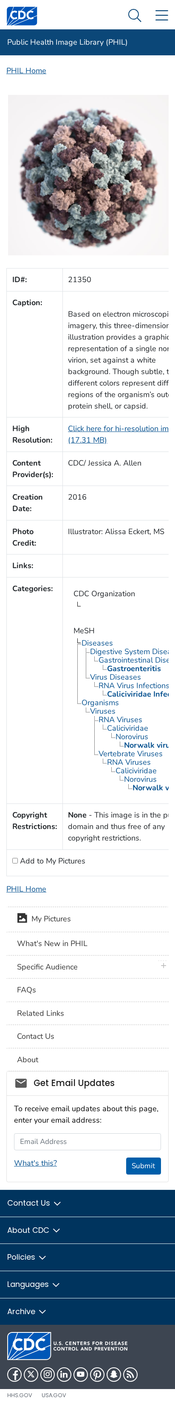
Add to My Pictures (51, 861)
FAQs (26, 990)
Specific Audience (47, 967)
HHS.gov (19, 1395)
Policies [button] (22, 1257)
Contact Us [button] (29, 1203)
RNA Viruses (120, 720)
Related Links (40, 1013)
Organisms (100, 702)
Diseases (97, 643)
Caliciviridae (127, 728)
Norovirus (132, 737)
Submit (143, 1166)
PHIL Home (26, 71)
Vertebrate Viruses (131, 754)
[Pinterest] (97, 1374)
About (27, 1060)
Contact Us (35, 1036)
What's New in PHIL (52, 943)
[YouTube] (80, 1374)
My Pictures (49, 919)
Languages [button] (29, 1284)
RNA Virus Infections (134, 685)
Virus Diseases (115, 677)
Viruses (103, 711)
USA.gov (54, 1395)
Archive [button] (22, 1311)
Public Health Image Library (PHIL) (67, 42)
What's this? (35, 1163)
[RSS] (130, 1374)
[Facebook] (14, 1374)
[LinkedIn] (64, 1374)
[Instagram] (47, 1374)
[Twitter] (31, 1374)
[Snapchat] (114, 1374)
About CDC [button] (29, 1230)
